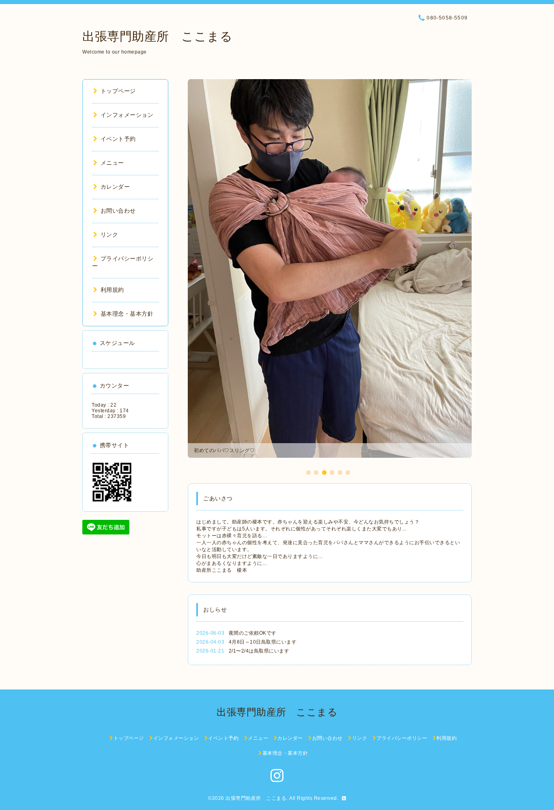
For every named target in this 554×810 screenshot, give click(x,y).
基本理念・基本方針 (127, 313)
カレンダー (115, 186)
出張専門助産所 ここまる (157, 36)
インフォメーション (127, 115)
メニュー (112, 162)
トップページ (118, 91)
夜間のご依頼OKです (253, 633)
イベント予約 (118, 139)
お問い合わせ (118, 210)
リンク (109, 234)
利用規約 (112, 290)
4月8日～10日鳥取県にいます (263, 642)
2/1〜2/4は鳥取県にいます (259, 651)
